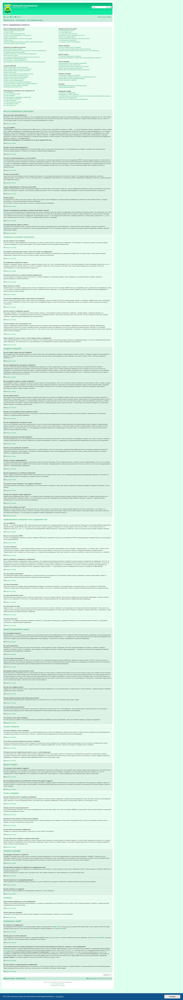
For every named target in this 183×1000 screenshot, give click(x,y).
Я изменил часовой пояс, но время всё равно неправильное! (20, 54)
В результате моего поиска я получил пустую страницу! (74, 66)
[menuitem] (12, 17)
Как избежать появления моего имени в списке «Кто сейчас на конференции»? (25, 50)
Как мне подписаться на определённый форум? (72, 78)
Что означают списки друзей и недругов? (70, 56)
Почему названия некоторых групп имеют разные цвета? (74, 38)
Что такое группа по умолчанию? (68, 40)
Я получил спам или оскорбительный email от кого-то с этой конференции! (79, 50)
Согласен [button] (172, 996)
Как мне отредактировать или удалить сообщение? (18, 69)
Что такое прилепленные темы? (12, 102)
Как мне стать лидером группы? (67, 37)
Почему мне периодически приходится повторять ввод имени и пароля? (23, 42)
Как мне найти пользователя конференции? (71, 68)
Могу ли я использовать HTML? (12, 94)
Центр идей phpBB (98, 937)
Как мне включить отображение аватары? (15, 58)
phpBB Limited (57, 926)
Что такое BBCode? (9, 92)
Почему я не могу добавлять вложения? (14, 78)
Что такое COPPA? (9, 32)
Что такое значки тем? (10, 105)
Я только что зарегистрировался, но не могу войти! (17, 35)
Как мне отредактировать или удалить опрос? (16, 75)
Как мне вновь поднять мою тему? (13, 87)
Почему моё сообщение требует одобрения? (16, 85)
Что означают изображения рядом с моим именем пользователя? (22, 57)
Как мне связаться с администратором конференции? (73, 99)
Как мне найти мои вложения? (67, 87)
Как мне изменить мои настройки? (13, 49)
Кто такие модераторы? (65, 32)
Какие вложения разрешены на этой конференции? (73, 85)
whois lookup (7, 950)
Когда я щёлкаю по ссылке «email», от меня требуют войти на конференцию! (24, 62)
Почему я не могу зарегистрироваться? (14, 33)
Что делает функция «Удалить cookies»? (15, 43)
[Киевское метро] (7, 8)
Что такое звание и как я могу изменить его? (16, 60)
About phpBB (62, 928)
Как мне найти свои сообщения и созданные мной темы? (74, 69)
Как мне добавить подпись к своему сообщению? (17, 70)
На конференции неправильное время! (14, 52)
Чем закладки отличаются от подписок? (69, 75)
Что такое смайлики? (9, 95)
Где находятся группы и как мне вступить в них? (72, 35)
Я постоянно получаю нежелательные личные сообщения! (75, 49)
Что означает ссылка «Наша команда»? (69, 42)
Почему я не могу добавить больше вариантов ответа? (18, 74)
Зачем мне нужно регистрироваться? (14, 30)
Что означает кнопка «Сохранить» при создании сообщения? (20, 83)
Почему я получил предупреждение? (14, 80)
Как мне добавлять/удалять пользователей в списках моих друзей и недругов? (80, 57)
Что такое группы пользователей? (68, 33)
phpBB (21, 291)
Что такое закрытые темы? (11, 103)
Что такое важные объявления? (12, 98)
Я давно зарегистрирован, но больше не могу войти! (18, 38)
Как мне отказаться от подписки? (68, 80)
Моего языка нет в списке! (11, 55)
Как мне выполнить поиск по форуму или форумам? (73, 63)
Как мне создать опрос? (10, 72)
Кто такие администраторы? (66, 30)
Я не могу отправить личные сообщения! (70, 47)
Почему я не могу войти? (10, 37)
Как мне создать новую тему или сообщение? (16, 67)
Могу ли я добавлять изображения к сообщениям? (17, 97)
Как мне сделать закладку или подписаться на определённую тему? (77, 77)
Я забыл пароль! (8, 40)
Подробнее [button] (60, 996)
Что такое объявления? (10, 100)
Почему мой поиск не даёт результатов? (70, 65)
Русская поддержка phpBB (58, 983)
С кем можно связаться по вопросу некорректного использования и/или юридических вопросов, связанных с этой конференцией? (84, 96)
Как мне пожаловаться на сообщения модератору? (17, 82)
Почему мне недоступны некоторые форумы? (16, 77)
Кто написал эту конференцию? (67, 93)
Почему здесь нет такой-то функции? (69, 94)
